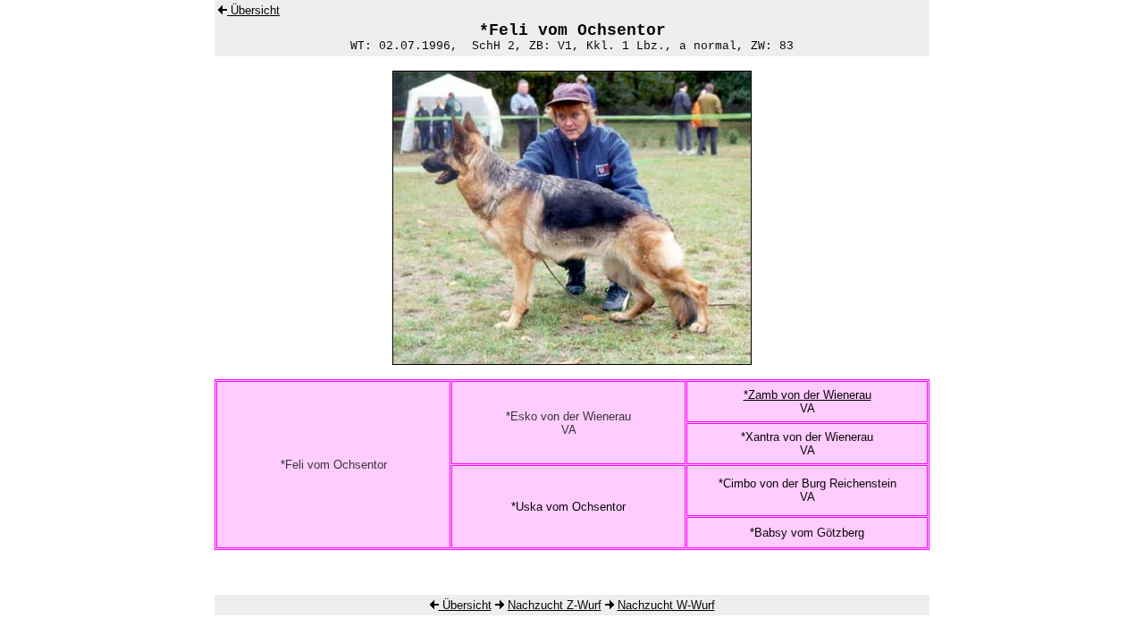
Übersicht (253, 10)
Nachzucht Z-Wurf (554, 605)
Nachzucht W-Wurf (666, 605)
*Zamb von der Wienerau (807, 395)
